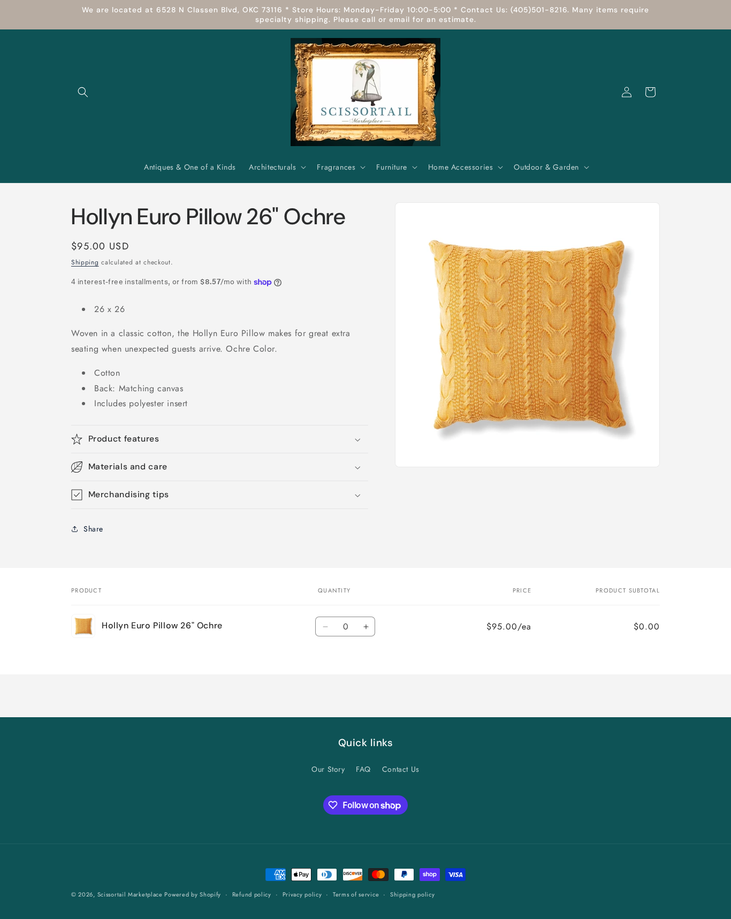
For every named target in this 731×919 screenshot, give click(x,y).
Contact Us (401, 769)
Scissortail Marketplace (131, 894)
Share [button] (93, 528)
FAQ (363, 769)
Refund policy (251, 894)
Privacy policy (302, 894)
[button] (83, 92)
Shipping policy (412, 894)
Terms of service (356, 894)
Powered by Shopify (192, 894)
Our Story (328, 769)
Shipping (85, 262)
